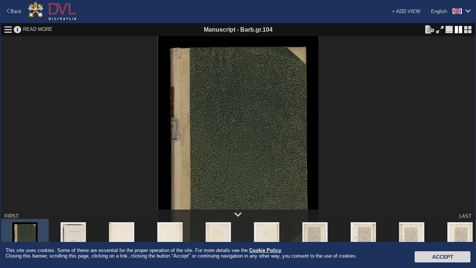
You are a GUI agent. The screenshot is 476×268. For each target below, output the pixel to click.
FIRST (11, 216)
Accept (442, 257)
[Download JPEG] (429, 29)
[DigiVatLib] (52, 19)
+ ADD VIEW (406, 11)
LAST (465, 216)
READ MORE (37, 29)
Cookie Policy (265, 250)
